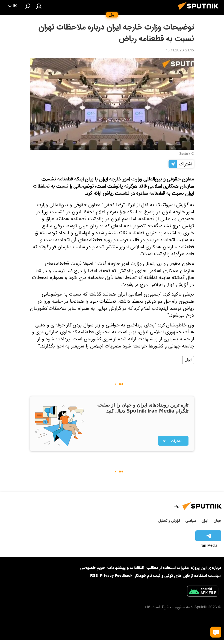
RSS (94, 576)
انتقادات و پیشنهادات (125, 568)
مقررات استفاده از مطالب (167, 568)
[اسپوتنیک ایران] (200, 11)
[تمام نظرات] (215, 632)
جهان (217, 521)
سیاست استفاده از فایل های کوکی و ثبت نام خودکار (178, 576)
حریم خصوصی (92, 568)
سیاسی (190, 521)
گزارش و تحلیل (169, 521)
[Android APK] (202, 592)
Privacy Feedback (116, 575)
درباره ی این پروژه (206, 568)
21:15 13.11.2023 (180, 51)
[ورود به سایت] (38, 6)
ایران (188, 360)
